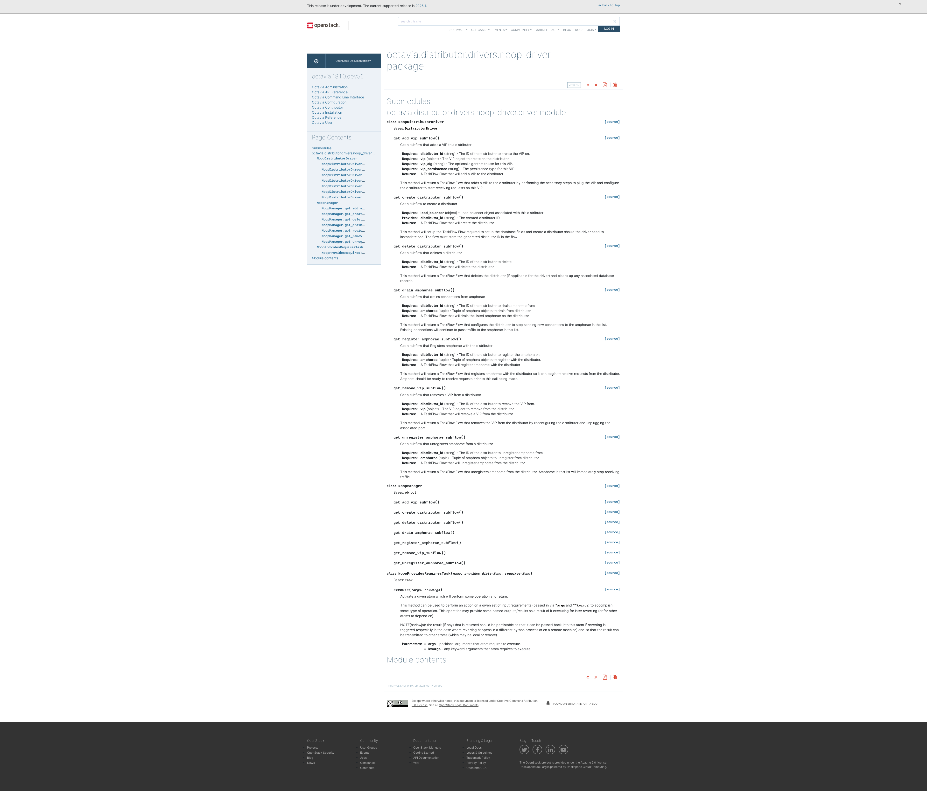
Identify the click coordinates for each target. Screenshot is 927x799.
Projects (312, 747)
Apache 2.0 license (593, 762)
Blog (567, 30)
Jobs (363, 757)
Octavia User (322, 122)
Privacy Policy (476, 763)
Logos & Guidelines (479, 752)
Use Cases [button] (479, 30)
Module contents (325, 258)
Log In (609, 28)
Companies (367, 763)
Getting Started (423, 752)
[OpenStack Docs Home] (316, 61)
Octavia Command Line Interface (338, 97)
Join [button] (590, 30)
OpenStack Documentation (352, 60)
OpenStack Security (320, 752)
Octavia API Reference (330, 92)
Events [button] (499, 30)
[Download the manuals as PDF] (604, 85)
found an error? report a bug (575, 703)
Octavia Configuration (329, 102)
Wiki (416, 763)
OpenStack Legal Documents (458, 705)
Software (457, 30)
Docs (579, 30)
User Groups (368, 747)
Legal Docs (474, 747)
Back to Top (610, 5)
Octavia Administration (330, 87)
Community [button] (520, 30)
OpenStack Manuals (427, 747)
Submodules (321, 148)
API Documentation (426, 757)
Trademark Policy (478, 757)
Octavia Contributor (327, 107)
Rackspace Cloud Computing (586, 767)
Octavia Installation (327, 112)
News (311, 763)
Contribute (367, 768)
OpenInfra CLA (476, 768)
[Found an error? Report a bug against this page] (615, 85)
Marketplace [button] (546, 30)
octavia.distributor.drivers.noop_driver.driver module (353, 153)
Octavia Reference (326, 117)
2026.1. (421, 6)
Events (364, 752)
